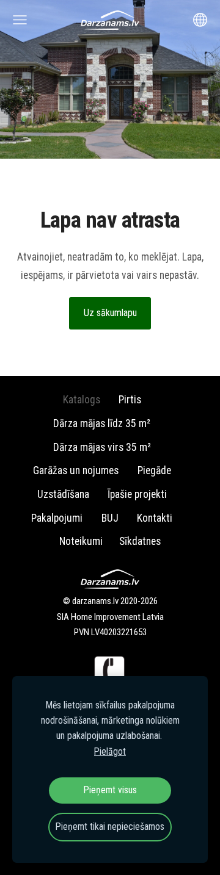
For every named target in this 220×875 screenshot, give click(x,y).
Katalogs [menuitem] (81, 400)
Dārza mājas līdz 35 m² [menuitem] (101, 423)
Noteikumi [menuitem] (81, 541)
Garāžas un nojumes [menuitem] (76, 470)
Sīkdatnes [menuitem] (140, 541)
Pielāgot (110, 751)
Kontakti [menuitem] (154, 518)
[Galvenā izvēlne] (20, 20)
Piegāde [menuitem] (154, 470)
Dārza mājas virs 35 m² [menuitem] (102, 447)
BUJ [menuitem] (110, 518)
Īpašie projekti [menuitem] (137, 494)
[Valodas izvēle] (200, 20)
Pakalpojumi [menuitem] (56, 518)
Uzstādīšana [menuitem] (63, 494)
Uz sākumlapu (110, 313)
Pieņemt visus (110, 790)
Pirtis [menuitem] (130, 400)
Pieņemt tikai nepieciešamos (110, 826)
